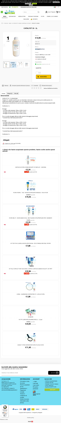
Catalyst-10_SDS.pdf (41, 59)
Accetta (34, 3)
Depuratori (12, 16)
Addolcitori (21, 16)
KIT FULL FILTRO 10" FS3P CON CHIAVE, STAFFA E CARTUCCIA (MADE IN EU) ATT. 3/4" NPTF (30, 268)
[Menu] (7, 405)
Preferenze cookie (4, 419)
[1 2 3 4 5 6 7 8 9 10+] (38, 73)
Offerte (35, 19)
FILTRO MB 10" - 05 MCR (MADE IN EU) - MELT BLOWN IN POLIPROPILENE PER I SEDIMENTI (30, 218)
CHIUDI (31, 5)
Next (28, 45)
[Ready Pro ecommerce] (30, 421)
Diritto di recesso (24, 399)
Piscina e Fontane (33, 16)
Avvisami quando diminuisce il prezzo (21, 85)
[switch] (4, 415)
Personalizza (28, 3)
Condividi (36, 85)
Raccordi (26, 19)
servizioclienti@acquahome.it (9, 390)
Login (35, 381)
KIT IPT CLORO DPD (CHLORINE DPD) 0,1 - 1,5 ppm (30, 319)
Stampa (6, 85)
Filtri (42, 16)
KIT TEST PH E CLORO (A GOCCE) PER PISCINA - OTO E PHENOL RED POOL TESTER (31, 243)
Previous (4, 45)
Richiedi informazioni (47, 85)
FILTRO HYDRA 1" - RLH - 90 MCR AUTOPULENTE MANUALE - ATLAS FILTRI (30, 192)
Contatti (22, 392)
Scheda (3, 93)
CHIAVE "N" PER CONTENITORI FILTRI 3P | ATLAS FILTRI (30, 345)
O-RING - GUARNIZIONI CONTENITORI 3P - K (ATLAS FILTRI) (30, 294)
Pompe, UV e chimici (52, 16)
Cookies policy (56, 2)
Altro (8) (16, 93)
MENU (4, 16)
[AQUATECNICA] (40, 49)
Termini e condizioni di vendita (23, 395)
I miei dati (35, 383)
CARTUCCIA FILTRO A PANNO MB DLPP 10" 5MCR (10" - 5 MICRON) (30, 167)
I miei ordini (36, 385)
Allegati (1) (9, 93)
